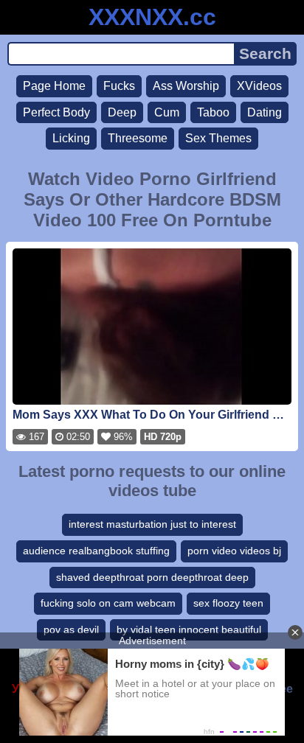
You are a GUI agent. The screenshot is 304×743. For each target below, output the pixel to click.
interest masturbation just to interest (152, 524)
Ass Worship (186, 86)
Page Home (54, 86)
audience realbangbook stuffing (96, 551)
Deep (122, 112)
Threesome (137, 138)
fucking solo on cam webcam (108, 603)
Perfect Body (56, 112)
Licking (71, 138)
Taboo (213, 112)
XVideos (259, 86)
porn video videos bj (234, 551)
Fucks (119, 86)
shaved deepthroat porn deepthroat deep (152, 577)
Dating (264, 112)
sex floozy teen (228, 603)
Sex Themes (218, 138)
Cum (166, 112)
